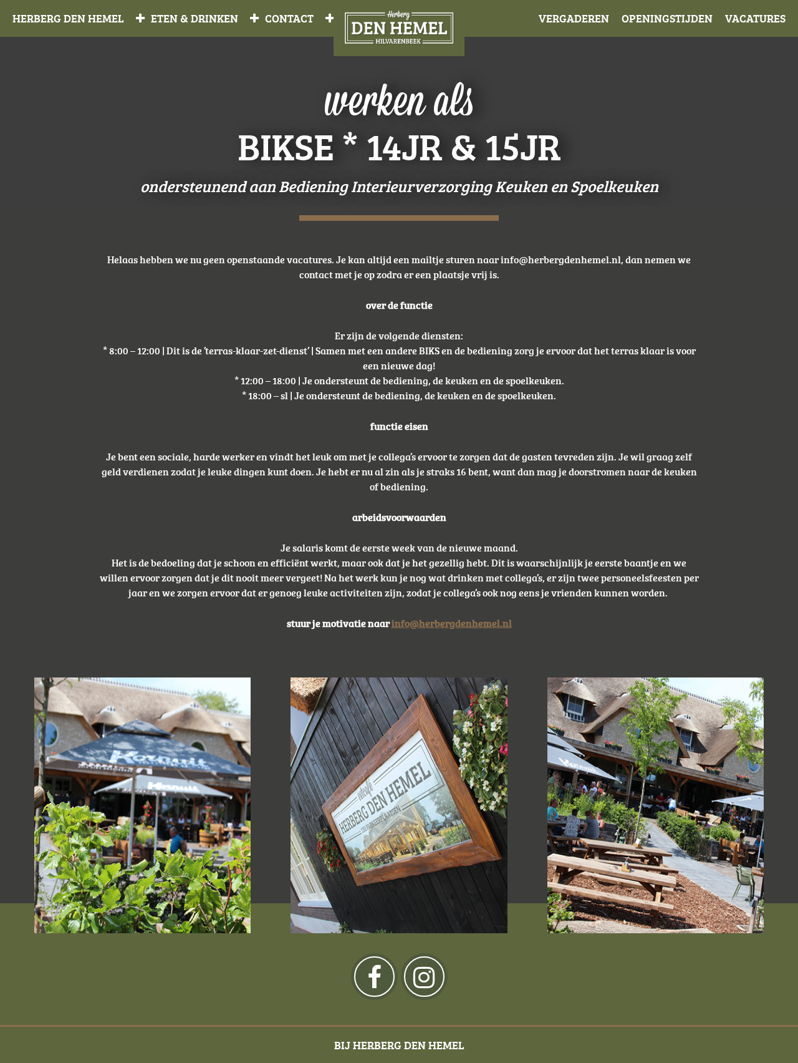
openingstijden (667, 18)
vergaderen (574, 18)
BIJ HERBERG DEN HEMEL (399, 1044)
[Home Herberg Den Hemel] (399, 28)
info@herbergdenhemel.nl (452, 623)
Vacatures (755, 18)
